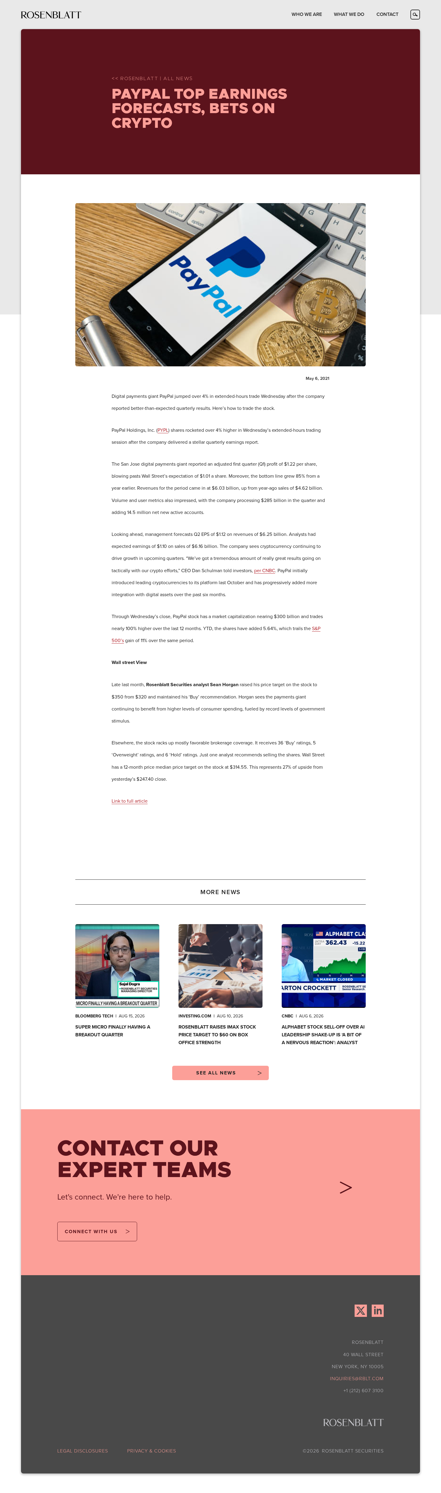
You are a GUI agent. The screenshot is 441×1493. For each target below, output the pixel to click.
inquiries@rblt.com (357, 1378)
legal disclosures (82, 1450)
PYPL (163, 430)
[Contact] (343, 1190)
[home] (51, 14)
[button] (307, 14)
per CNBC (264, 570)
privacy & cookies (151, 1450)
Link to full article (130, 801)
